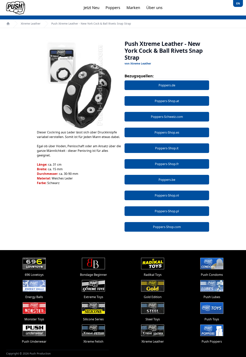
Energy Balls (34, 297)
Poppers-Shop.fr (167, 164)
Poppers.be (167, 180)
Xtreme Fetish (93, 341)
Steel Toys (152, 319)
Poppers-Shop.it (167, 148)
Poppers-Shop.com (167, 227)
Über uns (154, 7)
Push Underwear (34, 341)
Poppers (113, 7)
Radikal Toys (153, 275)
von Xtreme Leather (138, 63)
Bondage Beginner (93, 275)
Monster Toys (34, 319)
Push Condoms (212, 275)
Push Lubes (212, 297)
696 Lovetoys (34, 275)
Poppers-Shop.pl (167, 211)
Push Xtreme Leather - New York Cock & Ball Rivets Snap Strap (91, 23)
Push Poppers (212, 341)
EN (238, 3)
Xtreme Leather (31, 23)
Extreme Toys (93, 297)
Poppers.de (167, 85)
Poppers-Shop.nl (167, 195)
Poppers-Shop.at (167, 101)
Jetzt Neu (91, 7)
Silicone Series (93, 319)
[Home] (8, 24)
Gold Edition (153, 297)
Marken (133, 7)
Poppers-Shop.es (167, 132)
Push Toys (211, 319)
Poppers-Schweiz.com (167, 117)
